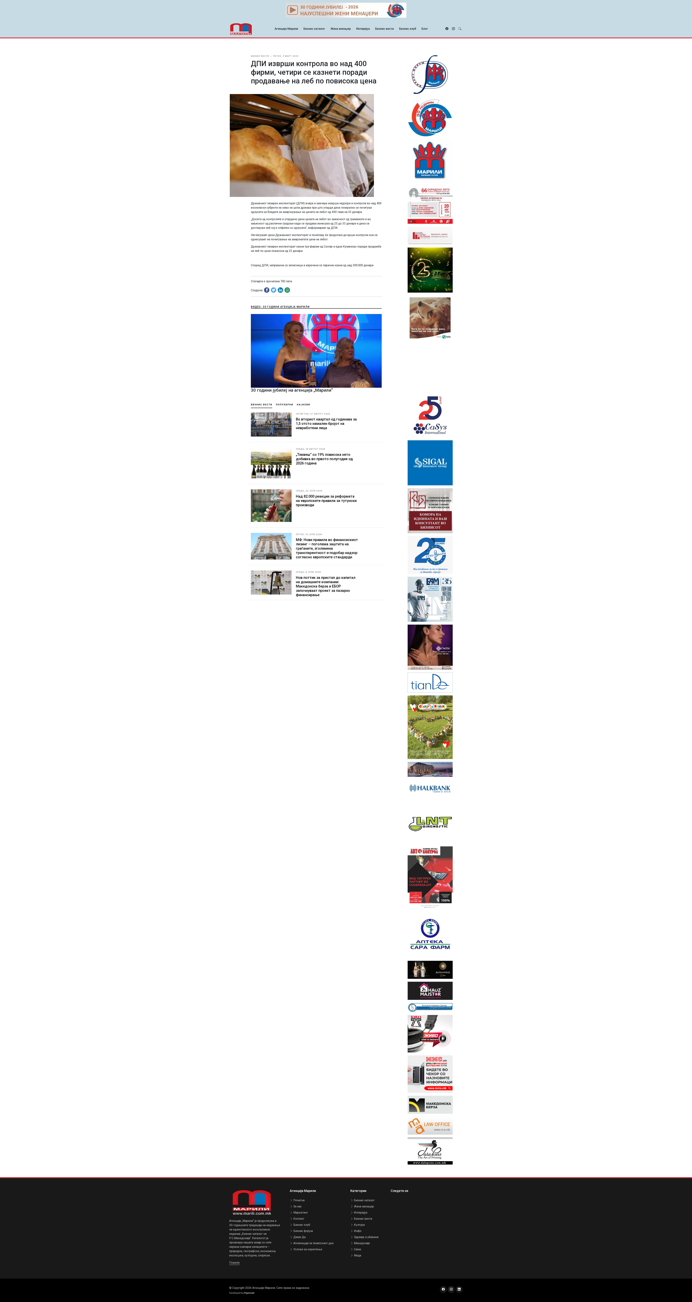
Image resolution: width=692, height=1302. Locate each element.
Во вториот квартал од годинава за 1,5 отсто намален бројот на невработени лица (326, 423)
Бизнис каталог (314, 28)
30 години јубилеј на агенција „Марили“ (292, 390)
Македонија (361, 1243)
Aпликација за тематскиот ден (313, 1243)
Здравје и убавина (365, 1237)
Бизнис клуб (407, 28)
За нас (297, 1206)
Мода (357, 1255)
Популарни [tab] (284, 404)
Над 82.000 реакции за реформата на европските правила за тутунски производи (326, 500)
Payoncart (249, 1293)
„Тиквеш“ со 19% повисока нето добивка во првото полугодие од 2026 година (324, 458)
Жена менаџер (341, 28)
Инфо (357, 1231)
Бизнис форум (303, 1231)
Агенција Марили (286, 28)
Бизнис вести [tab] (261, 404)
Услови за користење (307, 1249)
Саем (357, 1249)
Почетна (299, 1200)
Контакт (298, 1218)
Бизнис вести (384, 28)
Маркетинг (300, 1212)
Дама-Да (299, 1237)
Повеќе (234, 1262)
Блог (425, 28)
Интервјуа (363, 28)
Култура (359, 1225)
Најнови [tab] (303, 404)
